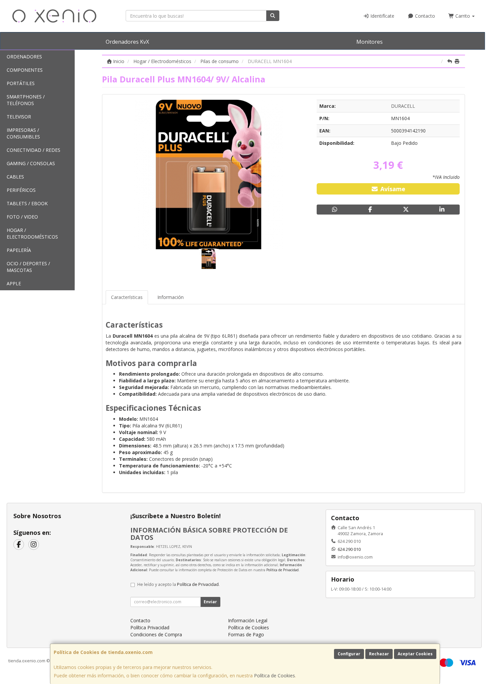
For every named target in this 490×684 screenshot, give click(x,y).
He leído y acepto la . (178, 584)
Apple (14, 283)
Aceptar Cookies (415, 654)
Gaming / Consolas (31, 163)
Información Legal (247, 620)
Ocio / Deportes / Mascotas (28, 266)
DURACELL (403, 106)
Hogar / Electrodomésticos (32, 233)
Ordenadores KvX (127, 41)
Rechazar (379, 654)
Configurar (349, 654)
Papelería (19, 250)
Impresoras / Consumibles (23, 133)
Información (170, 297)
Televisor (19, 116)
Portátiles (21, 83)
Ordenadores (24, 56)
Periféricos (21, 190)
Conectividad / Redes (33, 150)
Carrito (462, 16)
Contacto (424, 16)
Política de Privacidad (282, 570)
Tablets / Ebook (27, 203)
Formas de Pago (246, 634)
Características (127, 297)
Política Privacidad (149, 627)
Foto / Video (22, 217)
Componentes (25, 70)
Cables (15, 177)
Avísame (392, 189)
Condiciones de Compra (156, 634)
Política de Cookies (274, 675)
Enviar (210, 602)
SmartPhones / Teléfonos (26, 99)
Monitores (369, 41)
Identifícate (381, 16)
